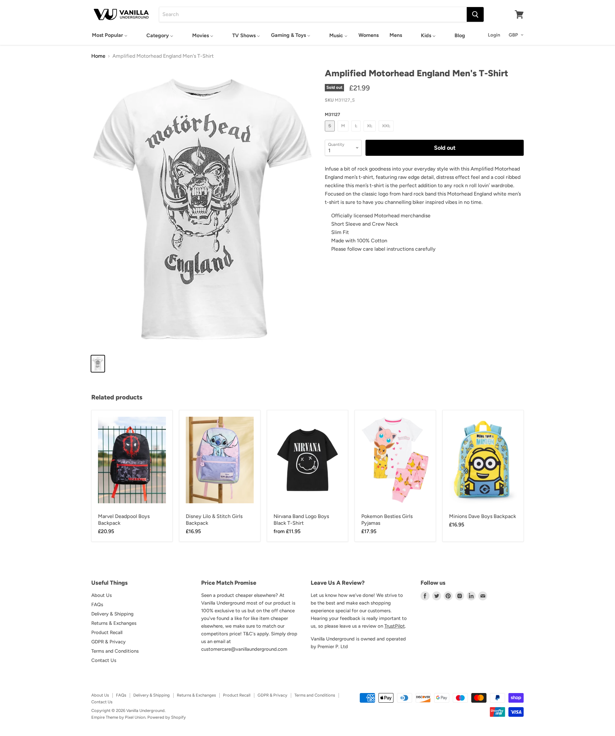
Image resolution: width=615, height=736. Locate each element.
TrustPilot (394, 626)
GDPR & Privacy (108, 642)
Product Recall (106, 632)
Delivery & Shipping (112, 614)
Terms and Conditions (115, 651)
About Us (101, 595)
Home (98, 56)
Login (494, 35)
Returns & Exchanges (113, 623)
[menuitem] (109, 35)
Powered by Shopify (166, 717)
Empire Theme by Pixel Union (118, 717)
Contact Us (103, 660)
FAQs (97, 604)
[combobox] (313, 14)
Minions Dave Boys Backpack (482, 516)
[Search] (475, 14)
